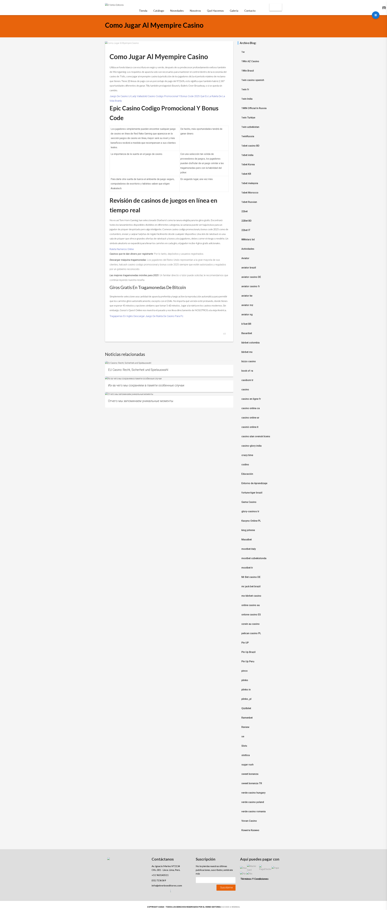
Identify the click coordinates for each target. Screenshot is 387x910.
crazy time (247, 455)
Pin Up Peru (247, 661)
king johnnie (248, 530)
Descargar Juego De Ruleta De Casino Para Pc (158, 316)
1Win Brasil (247, 70)
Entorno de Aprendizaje (254, 483)
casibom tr (247, 380)
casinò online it (249, 427)
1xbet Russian (249, 202)
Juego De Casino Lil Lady (123, 96)
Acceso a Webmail (231, 907)
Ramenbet (247, 717)
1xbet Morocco (249, 192)
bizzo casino (248, 361)
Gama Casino (248, 502)
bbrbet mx (246, 352)
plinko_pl (246, 699)
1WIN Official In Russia (254, 108)
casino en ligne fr (251, 398)
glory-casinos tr (250, 511)
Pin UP (245, 642)
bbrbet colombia (250, 342)
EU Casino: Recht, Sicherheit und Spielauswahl (138, 370)
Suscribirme (226, 887)
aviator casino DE (251, 277)
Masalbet (246, 539)
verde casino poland (252, 802)
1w (243, 52)
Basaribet (246, 333)
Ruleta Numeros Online (122, 249)
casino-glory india (251, 445)
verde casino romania (253, 811)
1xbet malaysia (249, 183)
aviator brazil (248, 267)
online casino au (250, 605)
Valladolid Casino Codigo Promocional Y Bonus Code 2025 (168, 96)
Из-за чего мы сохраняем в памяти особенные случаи (146, 385)
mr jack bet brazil (250, 586)
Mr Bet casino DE (250, 577)
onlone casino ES (251, 614)
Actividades (247, 248)
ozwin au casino (250, 623)
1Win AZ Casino (250, 61)
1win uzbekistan (250, 127)
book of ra (247, 370)
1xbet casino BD (250, 145)
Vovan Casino (249, 820)
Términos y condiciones (254, 878)
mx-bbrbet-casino (251, 595)
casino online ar (250, 417)
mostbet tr (247, 567)
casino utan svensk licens (255, 436)
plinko (244, 680)
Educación (247, 473)
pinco (244, 670)
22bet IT (245, 230)
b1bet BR (246, 323)
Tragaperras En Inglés (121, 316)
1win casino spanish (252, 80)
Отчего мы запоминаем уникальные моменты (140, 401)
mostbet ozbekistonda (253, 558)
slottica (245, 755)
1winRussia (247, 136)
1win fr (245, 89)
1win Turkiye (248, 117)
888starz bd (248, 239)
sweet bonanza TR (251, 783)
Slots (244, 745)
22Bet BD (246, 220)
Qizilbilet (246, 708)
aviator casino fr (250, 286)
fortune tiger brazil (251, 492)
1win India (246, 98)
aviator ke (246, 295)
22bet (244, 211)
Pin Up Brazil (248, 652)
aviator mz (247, 305)
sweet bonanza (249, 774)
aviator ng (247, 314)
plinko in (246, 689)
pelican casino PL (251, 633)
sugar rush (247, 764)
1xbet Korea (248, 164)
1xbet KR (246, 173)
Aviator (245, 258)
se (242, 736)
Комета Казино (250, 830)
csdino (245, 464)
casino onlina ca (250, 408)
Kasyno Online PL (251, 520)
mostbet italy (248, 548)
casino (245, 389)
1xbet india (247, 155)
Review (245, 727)
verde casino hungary (253, 792)
